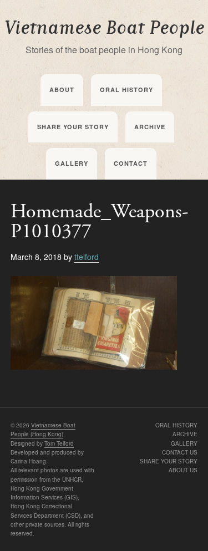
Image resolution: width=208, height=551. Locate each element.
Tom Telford (59, 443)
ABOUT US (183, 470)
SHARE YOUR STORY (168, 461)
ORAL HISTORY (176, 425)
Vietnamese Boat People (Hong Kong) (43, 429)
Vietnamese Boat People (104, 27)
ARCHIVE (185, 434)
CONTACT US (179, 452)
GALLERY (184, 443)
